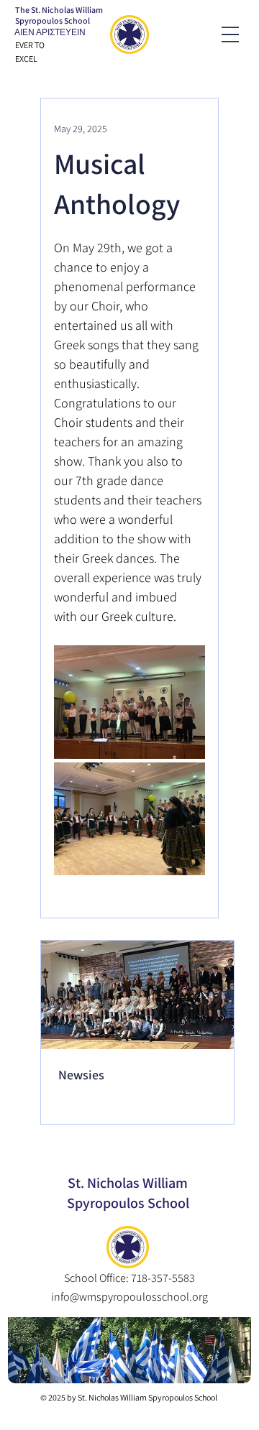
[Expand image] (129, 702)
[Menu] (230, 34)
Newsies (81, 1074)
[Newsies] (137, 995)
